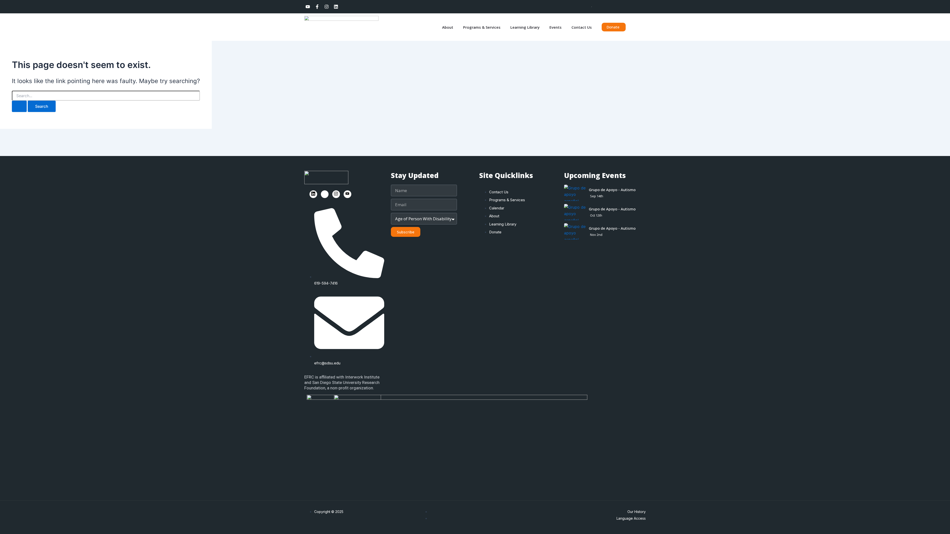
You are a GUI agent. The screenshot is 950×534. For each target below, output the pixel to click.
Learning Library (525, 27)
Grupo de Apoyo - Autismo (612, 189)
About (447, 27)
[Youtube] (347, 194)
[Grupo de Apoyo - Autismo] (575, 193)
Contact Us (581, 27)
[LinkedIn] (313, 194)
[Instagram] (336, 194)
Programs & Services (481, 27)
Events (555, 27)
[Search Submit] (19, 106)
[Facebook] (325, 194)
